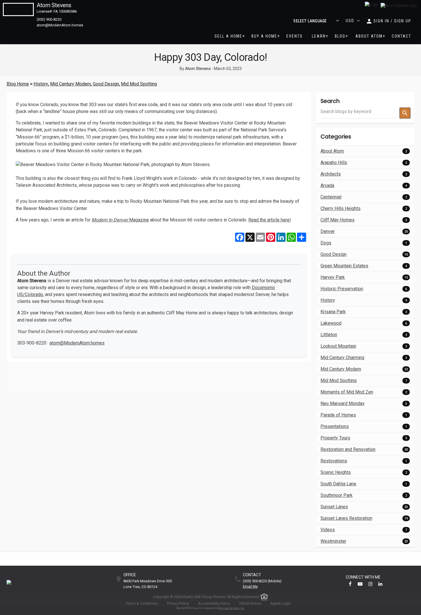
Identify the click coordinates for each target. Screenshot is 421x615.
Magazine (120, 220)
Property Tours (335, 438)
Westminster (333, 541)
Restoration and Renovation (347, 449)
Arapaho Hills (333, 162)
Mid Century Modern (340, 369)
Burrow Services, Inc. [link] (232, 608)
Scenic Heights (335, 472)
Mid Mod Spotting (338, 380)
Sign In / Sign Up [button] (392, 21)
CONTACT (401, 36)
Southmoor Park (336, 495)
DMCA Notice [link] (250, 603)
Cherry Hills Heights (340, 208)
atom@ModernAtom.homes (77, 343)
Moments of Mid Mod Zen (346, 392)
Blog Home (18, 84)
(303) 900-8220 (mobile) (262, 581)
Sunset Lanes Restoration (346, 518)
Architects (330, 174)
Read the (269, 220)
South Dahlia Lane (338, 483)
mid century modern (70, 84)
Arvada (327, 185)
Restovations (333, 461)
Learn (319, 36)
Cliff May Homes (337, 220)
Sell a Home (228, 36)
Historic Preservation (341, 288)
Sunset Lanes (334, 506)
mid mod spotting (139, 84)
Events (294, 36)
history (41, 84)
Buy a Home (264, 36)
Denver (327, 231)
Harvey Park (332, 277)
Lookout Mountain (338, 346)
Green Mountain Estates (344, 265)
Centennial (330, 197)
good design (106, 84)
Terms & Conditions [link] (142, 603)
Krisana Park (333, 311)
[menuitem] (228, 36)
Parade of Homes (338, 415)
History (327, 300)
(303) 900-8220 (49, 19)
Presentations (334, 426)
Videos (327, 529)
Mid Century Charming (342, 357)
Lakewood (330, 323)
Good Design (333, 254)
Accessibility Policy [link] (214, 603)
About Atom (369, 36)
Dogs (325, 243)
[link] (398, 5)
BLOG (340, 36)
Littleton (328, 334)
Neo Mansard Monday (342, 403)
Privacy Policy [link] (178, 603)
